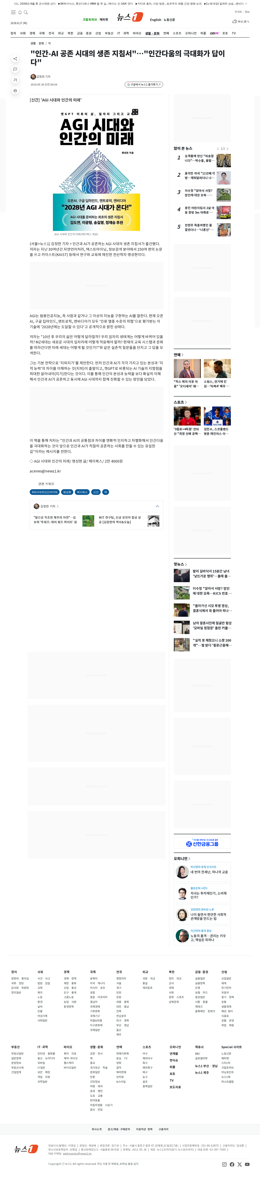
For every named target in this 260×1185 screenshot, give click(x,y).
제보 (247, 12)
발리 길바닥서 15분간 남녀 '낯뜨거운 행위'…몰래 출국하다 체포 (211, 576)
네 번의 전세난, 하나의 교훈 (209, 872)
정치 (14, 972)
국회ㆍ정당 (17, 983)
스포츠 (179, 402)
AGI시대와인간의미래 (44, 492)
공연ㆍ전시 (96, 1053)
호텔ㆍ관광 (227, 1020)
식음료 (225, 1016)
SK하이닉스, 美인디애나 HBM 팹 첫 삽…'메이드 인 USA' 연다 (79, 3)
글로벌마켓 (201, 1058)
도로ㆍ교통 (96, 1096)
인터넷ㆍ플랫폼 (46, 1053)
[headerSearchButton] (26, 12)
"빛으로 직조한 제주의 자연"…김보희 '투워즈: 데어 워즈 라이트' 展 (55, 520)
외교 (145, 972)
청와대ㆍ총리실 (20, 978)
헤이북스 (82, 492)
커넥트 (238, 12)
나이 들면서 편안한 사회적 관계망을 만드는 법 (208, 916)
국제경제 (95, 1006)
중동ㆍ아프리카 (99, 997)
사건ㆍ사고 (43, 978)
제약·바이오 (71, 1058)
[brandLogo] (130, 16)
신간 (96, 492)
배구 (145, 1072)
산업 (224, 972)
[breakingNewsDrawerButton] (20, 12)
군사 (171, 983)
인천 (118, 992)
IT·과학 (42, 1047)
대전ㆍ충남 (122, 1006)
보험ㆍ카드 (201, 992)
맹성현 (67, 492)
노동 (39, 997)
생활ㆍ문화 (37, 43)
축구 (145, 1063)
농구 (145, 1077)
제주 (118, 1034)
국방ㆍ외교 (149, 978)
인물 (39, 1011)
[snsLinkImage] (224, 1164)
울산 (118, 1030)
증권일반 (200, 997)
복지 (39, 992)
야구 (145, 1053)
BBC (197, 1053)
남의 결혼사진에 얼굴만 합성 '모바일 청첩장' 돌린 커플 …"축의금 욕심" (212, 628)
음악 (118, 1067)
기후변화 (95, 1011)
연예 (177, 354)
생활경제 (226, 1006)
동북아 (93, 978)
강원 (118, 997)
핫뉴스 (179, 564)
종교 (92, 1063)
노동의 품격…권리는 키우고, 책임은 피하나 (208, 938)
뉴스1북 (225, 1077)
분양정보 (16, 1063)
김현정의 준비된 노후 (202, 909)
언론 (92, 1077)
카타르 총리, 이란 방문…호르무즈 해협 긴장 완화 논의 (152, 3)
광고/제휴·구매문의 (119, 1129)
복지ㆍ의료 (70, 1053)
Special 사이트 (231, 1047)
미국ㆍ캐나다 (97, 983)
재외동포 (147, 988)
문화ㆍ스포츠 (176, 997)
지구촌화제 (96, 1025)
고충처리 (163, 1129)
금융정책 (200, 983)
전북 (118, 1011)
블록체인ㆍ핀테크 (205, 1011)
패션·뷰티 (227, 1011)
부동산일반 (17, 1053)
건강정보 (95, 1082)
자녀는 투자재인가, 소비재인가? (209, 895)
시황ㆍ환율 (201, 1002)
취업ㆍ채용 (227, 1025)
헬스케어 (69, 1063)
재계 (223, 983)
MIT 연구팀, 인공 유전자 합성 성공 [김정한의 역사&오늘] (120, 520)
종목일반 (147, 1086)
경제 (66, 972)
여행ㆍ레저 (96, 1086)
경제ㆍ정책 (70, 978)
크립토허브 (90, 20)
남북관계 (174, 1002)
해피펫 (104, 20)
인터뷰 (120, 1077)
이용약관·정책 (144, 1129)
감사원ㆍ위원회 (20, 988)
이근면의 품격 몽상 (201, 931)
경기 (118, 988)
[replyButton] (15, 69)
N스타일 (121, 1082)
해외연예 (121, 1072)
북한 (172, 972)
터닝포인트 (227, 1072)
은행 (197, 988)
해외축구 (147, 1067)
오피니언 (180, 858)
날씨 (39, 1006)
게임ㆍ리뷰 (43, 1077)
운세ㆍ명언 (96, 1091)
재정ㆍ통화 (70, 983)
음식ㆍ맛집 (96, 1109)
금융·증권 (201, 972)
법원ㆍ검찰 (43, 983)
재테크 (199, 1006)
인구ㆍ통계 (70, 992)
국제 (93, 972)
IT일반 (41, 1067)
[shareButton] (15, 58)
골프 (145, 1082)
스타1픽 (225, 1063)
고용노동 (69, 997)
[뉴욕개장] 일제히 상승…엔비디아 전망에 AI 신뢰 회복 (221, 3)
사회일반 (42, 1020)
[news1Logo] (26, 1149)
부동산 (15, 1047)
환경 (39, 1002)
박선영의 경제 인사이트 (203, 867)
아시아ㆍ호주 (97, 988)
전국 (119, 972)
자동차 (225, 992)
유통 (223, 1002)
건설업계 (16, 1072)
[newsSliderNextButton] (227, 149)
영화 (118, 1063)
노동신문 (169, 20)
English (155, 20)
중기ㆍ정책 (227, 997)
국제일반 (95, 1030)
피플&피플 (96, 1020)
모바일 (41, 1063)
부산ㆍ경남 (122, 1025)
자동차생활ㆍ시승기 (101, 1105)
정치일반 (16, 992)
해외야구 (147, 1058)
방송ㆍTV (122, 1058)
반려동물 (95, 1100)
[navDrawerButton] (13, 12)
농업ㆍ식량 (70, 1002)
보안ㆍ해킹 (43, 1072)
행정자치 (121, 978)
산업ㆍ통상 (70, 988)
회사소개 (97, 1129)
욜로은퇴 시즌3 (199, 888)
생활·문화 (96, 1047)
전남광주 (121, 1016)
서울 (118, 983)
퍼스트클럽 (227, 1082)
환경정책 (69, 1006)
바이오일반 (70, 1067)
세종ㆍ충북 (122, 1002)
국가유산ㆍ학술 (99, 1067)
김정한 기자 (43, 76)
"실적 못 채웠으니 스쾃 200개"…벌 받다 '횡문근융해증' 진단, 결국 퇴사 (212, 645)
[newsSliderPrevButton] (218, 149)
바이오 (68, 1047)
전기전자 (226, 988)
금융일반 (200, 978)
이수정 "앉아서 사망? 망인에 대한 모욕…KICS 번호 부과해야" (198, 195)
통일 (145, 983)
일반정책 (16, 1058)
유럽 (92, 992)
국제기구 (95, 1016)
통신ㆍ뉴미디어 (46, 1058)
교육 (39, 988)
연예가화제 (122, 1053)
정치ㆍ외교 (175, 978)
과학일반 (42, 1082)
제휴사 (199, 1047)
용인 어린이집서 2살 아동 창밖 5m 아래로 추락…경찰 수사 (200, 212)
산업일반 (226, 978)
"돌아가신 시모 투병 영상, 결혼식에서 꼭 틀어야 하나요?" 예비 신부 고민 (211, 611)
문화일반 (95, 1072)
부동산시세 (17, 1067)
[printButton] (15, 90)
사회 (40, 972)
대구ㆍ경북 (122, 1020)
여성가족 (42, 1016)
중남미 (93, 1002)
